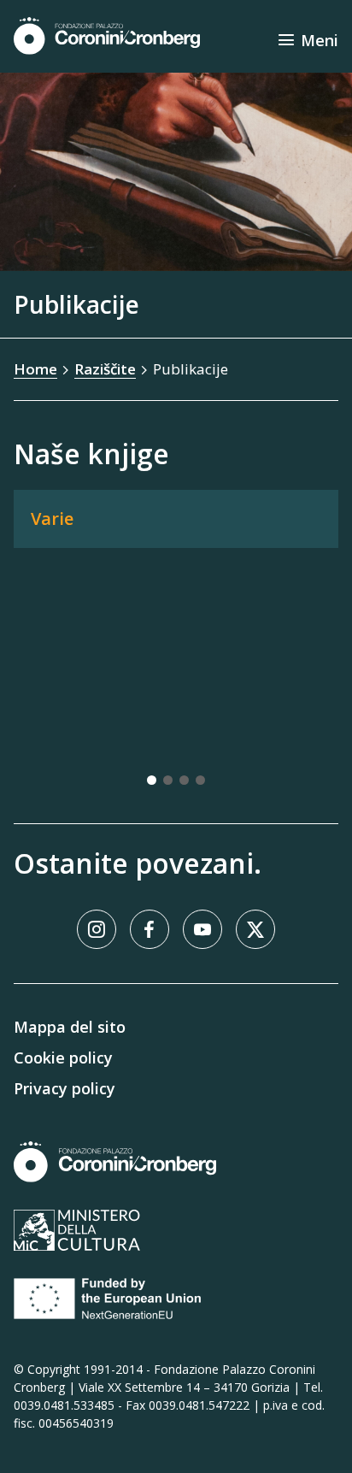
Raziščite (105, 369)
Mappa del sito (70, 1026)
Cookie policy (63, 1057)
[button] (151, 780)
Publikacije (190, 369)
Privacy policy (64, 1088)
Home (35, 369)
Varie (52, 518)
